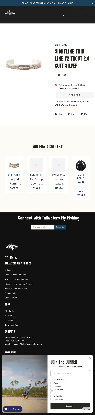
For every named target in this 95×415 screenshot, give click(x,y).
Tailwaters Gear (12, 325)
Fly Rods (8, 315)
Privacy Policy (11, 293)
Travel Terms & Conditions (16, 279)
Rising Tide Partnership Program (19, 284)
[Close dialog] (90, 358)
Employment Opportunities (16, 288)
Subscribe (70, 406)
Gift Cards (9, 311)
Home (4, 34)
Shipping (9, 270)
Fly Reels (9, 320)
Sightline (61, 44)
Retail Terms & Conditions (16, 274)
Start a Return (11, 297)
